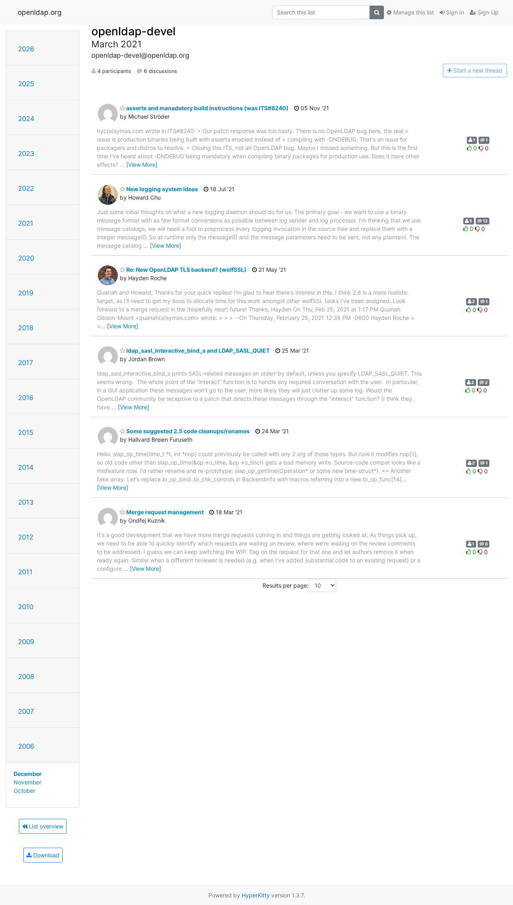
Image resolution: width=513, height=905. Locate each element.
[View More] (142, 164)
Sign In (454, 12)
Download (45, 855)
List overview (45, 826)
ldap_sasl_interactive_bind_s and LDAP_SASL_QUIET (197, 350)
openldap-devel (133, 31)
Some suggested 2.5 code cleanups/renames (187, 431)
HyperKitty (256, 895)
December (28, 773)
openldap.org (40, 12)
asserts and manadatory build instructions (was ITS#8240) (207, 108)
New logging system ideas (161, 189)
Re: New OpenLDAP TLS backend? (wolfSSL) (185, 269)
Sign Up (487, 12)
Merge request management (164, 512)
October (24, 790)
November (27, 782)
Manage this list (413, 12)
